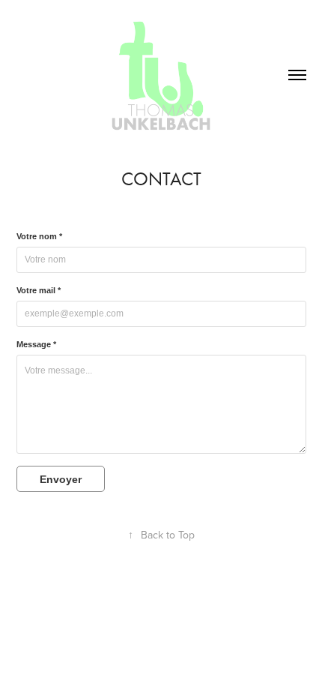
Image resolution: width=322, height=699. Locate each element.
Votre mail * (38, 290)
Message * (36, 344)
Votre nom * (39, 236)
